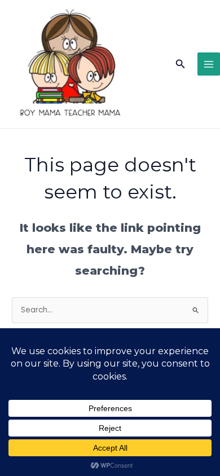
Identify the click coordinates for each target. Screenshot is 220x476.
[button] (180, 64)
